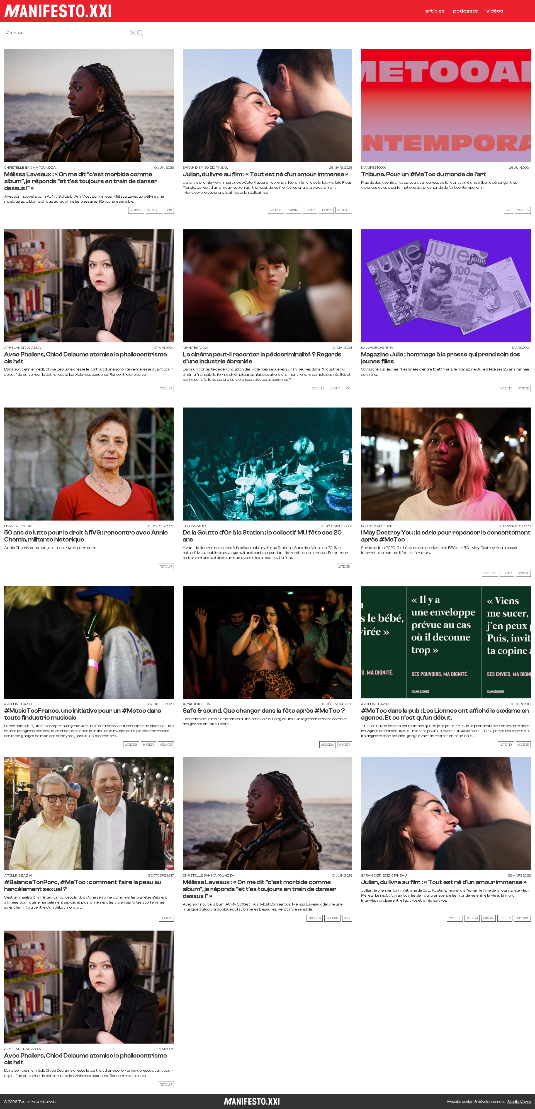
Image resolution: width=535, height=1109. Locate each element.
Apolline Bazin (18, 704)
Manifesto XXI (373, 168)
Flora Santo (194, 526)
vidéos (494, 11)
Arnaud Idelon (196, 704)
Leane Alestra (17, 526)
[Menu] (527, 11)
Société (523, 388)
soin (169, 210)
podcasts (465, 11)
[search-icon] (514, 11)
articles (435, 11)
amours (293, 210)
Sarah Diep (193, 168)
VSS (348, 388)
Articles (136, 210)
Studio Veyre (519, 1102)
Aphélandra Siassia (22, 348)
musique (154, 210)
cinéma (310, 210)
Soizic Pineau (216, 168)
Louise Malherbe (376, 526)
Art (508, 210)
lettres (326, 210)
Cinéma (507, 573)
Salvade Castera (377, 348)
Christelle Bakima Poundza (30, 168)
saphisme (343, 210)
